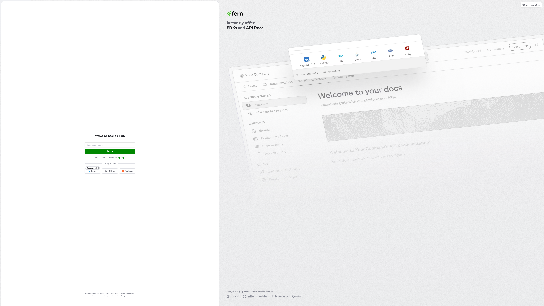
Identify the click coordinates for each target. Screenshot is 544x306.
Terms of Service (119, 293)
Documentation (533, 5)
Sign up (121, 157)
